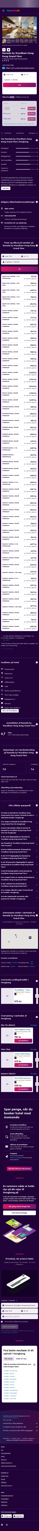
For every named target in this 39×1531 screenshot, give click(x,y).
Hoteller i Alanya (9, 1373)
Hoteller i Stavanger (10, 1379)
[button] (3, 10)
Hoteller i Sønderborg (11, 1390)
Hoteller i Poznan (9, 1382)
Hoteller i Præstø (9, 1376)
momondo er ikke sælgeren (13, 1423)
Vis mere (33, 1025)
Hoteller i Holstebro (10, 1396)
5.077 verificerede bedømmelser (22, 68)
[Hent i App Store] (18, 1516)
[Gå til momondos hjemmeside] (13, 11)
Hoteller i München (10, 1398)
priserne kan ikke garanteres (10, 1417)
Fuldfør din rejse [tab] (21, 1359)
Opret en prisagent (16, 1157)
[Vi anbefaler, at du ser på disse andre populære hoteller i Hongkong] (37, 981)
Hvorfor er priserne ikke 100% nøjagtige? (18, 1430)
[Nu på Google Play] (6, 1516)
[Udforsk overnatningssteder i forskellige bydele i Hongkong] (37, 1017)
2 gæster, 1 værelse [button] (11, 80)
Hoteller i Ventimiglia (10, 1393)
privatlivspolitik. (14, 1332)
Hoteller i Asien (16, 1438)
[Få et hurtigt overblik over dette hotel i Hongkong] (37, 140)
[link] (23, 1041)
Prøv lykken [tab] (8, 1359)
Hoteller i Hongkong (28, 1438)
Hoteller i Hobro (9, 1384)
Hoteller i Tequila (9, 1387)
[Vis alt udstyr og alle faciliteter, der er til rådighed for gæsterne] (37, 662)
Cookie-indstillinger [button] (7, 648)
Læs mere (6, 640)
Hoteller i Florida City (10, 1371)
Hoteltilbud (6, 1438)
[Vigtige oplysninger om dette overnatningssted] (37, 752)
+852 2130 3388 (8, 65)
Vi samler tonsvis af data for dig (14, 1427)
